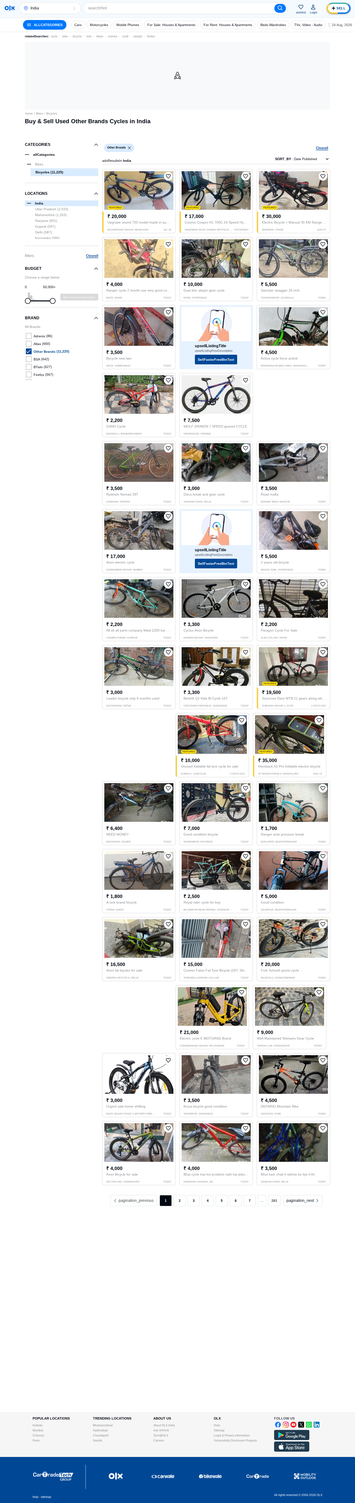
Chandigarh (101, 1435)
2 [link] (180, 1201)
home (29, 113)
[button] (74, 8)
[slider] (28, 301)
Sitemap (219, 1430)
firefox (151, 36)
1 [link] (166, 1201)
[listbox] (129, 148)
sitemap (46, 1497)
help (35, 1497)
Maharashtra (51, 215)
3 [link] (194, 1201)
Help (217, 1425)
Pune (36, 1440)
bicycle (77, 36)
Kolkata (38, 1425)
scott (125, 36)
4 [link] (208, 1201)
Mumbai (38, 1430)
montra (112, 36)
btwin (99, 36)
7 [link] (250, 1201)
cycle (54, 36)
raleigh (137, 36)
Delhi (43, 232)
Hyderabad (100, 1430)
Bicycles (51, 113)
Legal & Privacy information (232, 1435)
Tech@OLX (160, 1435)
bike (65, 36)
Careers (158, 1440)
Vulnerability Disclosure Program (235, 1440)
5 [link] (222, 1201)
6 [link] (236, 1201)
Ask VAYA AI (161, 1430)
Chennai (38, 1435)
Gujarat (45, 226)
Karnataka (47, 238)
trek (89, 36)
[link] (302, 1200)
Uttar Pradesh (51, 209)
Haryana (46, 221)
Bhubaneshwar (103, 1425)
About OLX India (164, 1425)
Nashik (97, 1440)
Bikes (39, 113)
